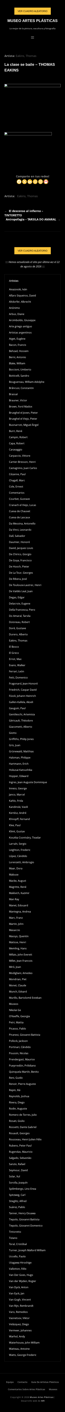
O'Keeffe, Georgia (19, 1016)
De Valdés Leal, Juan (21, 591)
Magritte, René (17, 887)
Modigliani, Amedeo (20, 973)
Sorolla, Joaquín (18, 1182)
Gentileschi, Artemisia (22, 714)
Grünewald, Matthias (21, 751)
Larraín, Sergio (17, 843)
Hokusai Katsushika (20, 770)
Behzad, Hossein (19, 351)
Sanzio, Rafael (17, 1164)
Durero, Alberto (18, 634)
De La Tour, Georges (21, 572)
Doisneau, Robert (19, 622)
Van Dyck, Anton (18, 1287)
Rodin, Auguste (18, 1108)
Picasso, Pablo (17, 1028)
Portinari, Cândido (20, 1047)
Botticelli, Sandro (19, 375)
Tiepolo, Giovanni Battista (24, 1219)
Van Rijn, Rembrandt (21, 1305)
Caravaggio (15, 449)
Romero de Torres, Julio (23, 1114)
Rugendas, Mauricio (20, 1151)
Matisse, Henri (17, 942)
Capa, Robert (16, 443)
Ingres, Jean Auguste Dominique (28, 782)
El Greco (14, 653)
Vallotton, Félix (17, 1268)
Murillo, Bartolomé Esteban (25, 997)
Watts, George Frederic (22, 1355)
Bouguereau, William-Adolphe (26, 382)
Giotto (13, 733)
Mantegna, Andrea (20, 911)
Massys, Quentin (19, 936)
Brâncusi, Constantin (21, 388)
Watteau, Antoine (19, 1348)
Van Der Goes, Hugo (21, 1275)
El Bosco (14, 646)
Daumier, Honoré (19, 542)
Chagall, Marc (17, 480)
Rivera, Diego (17, 1102)
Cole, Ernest (16, 486)
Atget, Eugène (17, 338)
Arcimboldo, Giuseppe (22, 320)
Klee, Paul (15, 825)
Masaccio (14, 930)
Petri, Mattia (16, 1022)
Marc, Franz (16, 917)
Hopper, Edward (18, 776)
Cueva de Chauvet (19, 511)
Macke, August (17, 880)
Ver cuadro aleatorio (32, 250)
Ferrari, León (16, 671)
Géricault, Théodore (21, 720)
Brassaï (13, 394)
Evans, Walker (17, 665)
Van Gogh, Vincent (20, 1299)
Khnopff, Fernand (19, 819)
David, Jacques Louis (21, 548)
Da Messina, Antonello (22, 523)
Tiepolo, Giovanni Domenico (26, 1225)
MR (43, 1400)
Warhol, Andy (17, 1336)
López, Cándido (18, 856)
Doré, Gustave (17, 628)
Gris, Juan (14, 745)
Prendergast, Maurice (22, 1059)
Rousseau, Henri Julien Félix (25, 1139)
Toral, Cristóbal (18, 1244)
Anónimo (14, 308)
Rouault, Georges (19, 1133)
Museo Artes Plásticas (32, 20)
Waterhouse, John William (24, 1342)
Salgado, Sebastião (20, 1158)
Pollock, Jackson (18, 1041)
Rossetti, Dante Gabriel (22, 1127)
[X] (24, 181)
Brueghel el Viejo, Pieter (23, 418)
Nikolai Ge (15, 1010)
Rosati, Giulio (17, 1121)
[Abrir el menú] (32, 37)
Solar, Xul (14, 1176)
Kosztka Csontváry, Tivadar (25, 837)
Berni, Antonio (17, 357)
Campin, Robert (18, 437)
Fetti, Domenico (18, 677)
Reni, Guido (16, 1077)
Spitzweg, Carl (17, 1195)
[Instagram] (40, 181)
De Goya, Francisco (20, 560)
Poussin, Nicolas (18, 1053)
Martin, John (16, 924)
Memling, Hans (18, 948)
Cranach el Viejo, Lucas (22, 505)
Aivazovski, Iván (18, 289)
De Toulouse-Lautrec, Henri (25, 585)
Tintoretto (15, 1231)
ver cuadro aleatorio (32, 11)
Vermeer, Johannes (20, 1330)
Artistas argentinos (20, 332)
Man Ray (14, 899)
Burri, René (15, 431)
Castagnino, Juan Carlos (23, 468)
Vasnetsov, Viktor (19, 1318)
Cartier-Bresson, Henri (22, 462)
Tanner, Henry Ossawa (22, 1213)
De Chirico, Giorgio (20, 554)
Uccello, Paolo (17, 1256)
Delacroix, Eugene (19, 603)
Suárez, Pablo (17, 1207)
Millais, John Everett (20, 954)
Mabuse (13, 874)
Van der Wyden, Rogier (22, 1281)
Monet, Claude (17, 985)
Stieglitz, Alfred (18, 1201)
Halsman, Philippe (19, 757)
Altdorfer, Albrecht (20, 301)
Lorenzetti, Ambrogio (21, 862)
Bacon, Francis (17, 345)
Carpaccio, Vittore (19, 455)
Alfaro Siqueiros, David (22, 295)
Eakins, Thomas (26, 56)
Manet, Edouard (18, 905)
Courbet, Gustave (19, 499)
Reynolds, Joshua (19, 1096)
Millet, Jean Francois (20, 960)
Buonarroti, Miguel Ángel (23, 425)
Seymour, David (18, 1170)
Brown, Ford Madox (20, 406)
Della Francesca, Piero (22, 609)
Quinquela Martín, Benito (24, 1071)
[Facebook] (19, 181)
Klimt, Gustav (17, 831)
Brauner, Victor (18, 400)
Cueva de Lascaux (19, 517)
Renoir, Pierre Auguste (22, 1084)
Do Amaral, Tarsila (19, 616)
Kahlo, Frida (16, 800)
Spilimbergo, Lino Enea (22, 1188)
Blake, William (17, 363)
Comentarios (16, 492)
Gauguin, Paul (17, 708)
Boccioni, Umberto (20, 369)
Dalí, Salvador (17, 536)
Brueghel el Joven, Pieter (23, 412)
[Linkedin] (29, 181)
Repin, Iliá (14, 1090)
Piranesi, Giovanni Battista (24, 1034)
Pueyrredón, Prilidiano (22, 1065)
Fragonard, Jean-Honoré (23, 683)
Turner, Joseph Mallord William (27, 1250)
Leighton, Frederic (19, 850)
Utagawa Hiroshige (20, 1262)
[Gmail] (46, 181)
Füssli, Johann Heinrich (22, 696)
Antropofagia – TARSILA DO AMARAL (31, 219)
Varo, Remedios (18, 1312)
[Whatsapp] (35, 181)
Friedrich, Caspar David (23, 689)
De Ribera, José (18, 579)
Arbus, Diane (16, 314)
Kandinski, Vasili (18, 807)
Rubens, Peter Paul (20, 1145)
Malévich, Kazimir (19, 893)
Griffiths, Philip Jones (21, 739)
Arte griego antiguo (20, 326)
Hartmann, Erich (19, 763)
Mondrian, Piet (18, 979)
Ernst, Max (15, 659)
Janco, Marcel (17, 794)
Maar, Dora (15, 868)
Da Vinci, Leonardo (20, 529)
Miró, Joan (15, 967)
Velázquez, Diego (19, 1324)
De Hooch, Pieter (19, 566)
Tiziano (13, 1238)
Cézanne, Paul (17, 474)
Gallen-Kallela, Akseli (21, 702)
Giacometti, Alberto (20, 726)
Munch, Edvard (18, 991)
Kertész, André (17, 813)
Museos (13, 1004)
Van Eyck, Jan (16, 1293)
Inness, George (18, 788)
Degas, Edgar (17, 597)
